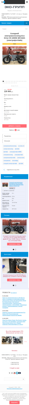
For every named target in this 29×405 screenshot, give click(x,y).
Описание (7, 141)
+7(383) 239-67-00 (14, 364)
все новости (14, 292)
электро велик (20, 157)
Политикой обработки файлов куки (14, 400)
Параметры (7, 136)
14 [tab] (24, 81)
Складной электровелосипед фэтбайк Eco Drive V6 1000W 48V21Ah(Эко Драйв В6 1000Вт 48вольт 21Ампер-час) (16, 184)
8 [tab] (14, 81)
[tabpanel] (14, 55)
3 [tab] (6, 81)
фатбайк (17, 148)
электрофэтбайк (19, 154)
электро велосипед (8, 148)
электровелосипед (8, 154)
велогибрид (15, 160)
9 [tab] (16, 81)
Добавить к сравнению (9, 190)
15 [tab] (25, 81)
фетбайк (6, 151)
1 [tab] (3, 81)
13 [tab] (22, 81)
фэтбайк (21, 163)
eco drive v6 (21, 146)
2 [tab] (4, 81)
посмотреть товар (14, 244)
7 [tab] (12, 81)
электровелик (7, 160)
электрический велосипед (10, 146)
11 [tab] (19, 81)
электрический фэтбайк (9, 157)
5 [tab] (9, 81)
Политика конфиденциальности (14, 388)
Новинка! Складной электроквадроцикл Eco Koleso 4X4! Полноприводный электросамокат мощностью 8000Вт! (13, 314)
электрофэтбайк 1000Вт (16, 151)
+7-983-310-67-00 (14, 362)
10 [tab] (17, 81)
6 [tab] (11, 81)
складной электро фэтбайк (10, 163)
